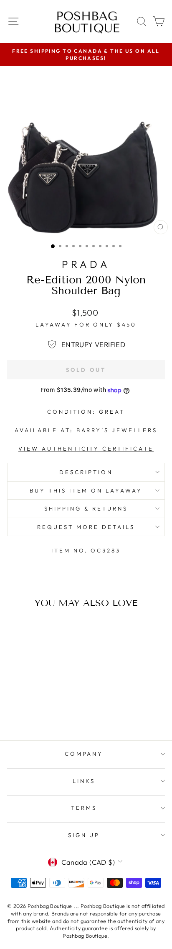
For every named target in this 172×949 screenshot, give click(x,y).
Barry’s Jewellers (117, 430)
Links (84, 781)
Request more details (86, 527)
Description (86, 472)
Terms (84, 807)
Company (84, 753)
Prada (86, 264)
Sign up (84, 835)
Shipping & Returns (86, 508)
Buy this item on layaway (86, 490)
